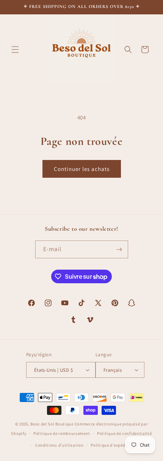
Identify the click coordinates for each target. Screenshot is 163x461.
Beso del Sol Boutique (52, 424)
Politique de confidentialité (124, 433)
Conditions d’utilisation (59, 445)
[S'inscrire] (119, 249)
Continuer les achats (82, 168)
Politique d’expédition (113, 445)
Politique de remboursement (61, 433)
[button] (15, 49)
